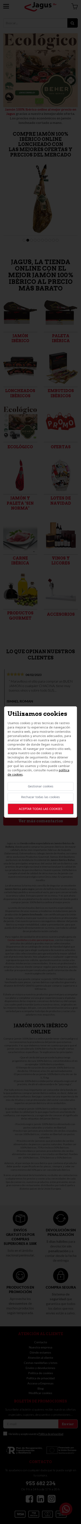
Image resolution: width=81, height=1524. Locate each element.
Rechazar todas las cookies (40, 797)
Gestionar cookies (40, 786)
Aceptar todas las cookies (40, 809)
